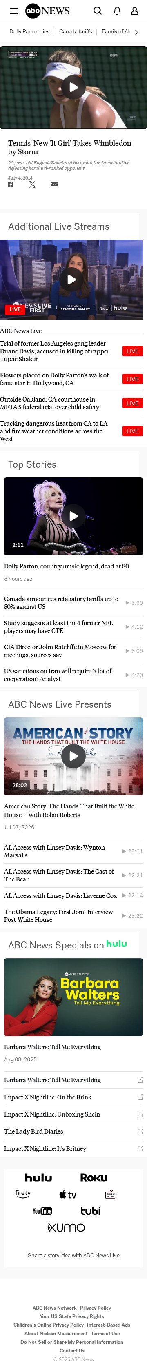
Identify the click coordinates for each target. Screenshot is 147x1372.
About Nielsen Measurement (56, 1333)
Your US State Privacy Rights (72, 1316)
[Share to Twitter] (32, 184)
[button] (14, 10)
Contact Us (72, 1351)
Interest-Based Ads (108, 1325)
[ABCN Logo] (47, 11)
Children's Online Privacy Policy (48, 1325)
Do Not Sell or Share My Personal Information (71, 1342)
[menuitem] (29, 32)
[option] (33, 32)
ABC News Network (55, 1308)
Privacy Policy (95, 1308)
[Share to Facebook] (10, 184)
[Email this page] (54, 184)
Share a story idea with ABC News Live (74, 1255)
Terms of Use (105, 1333)
